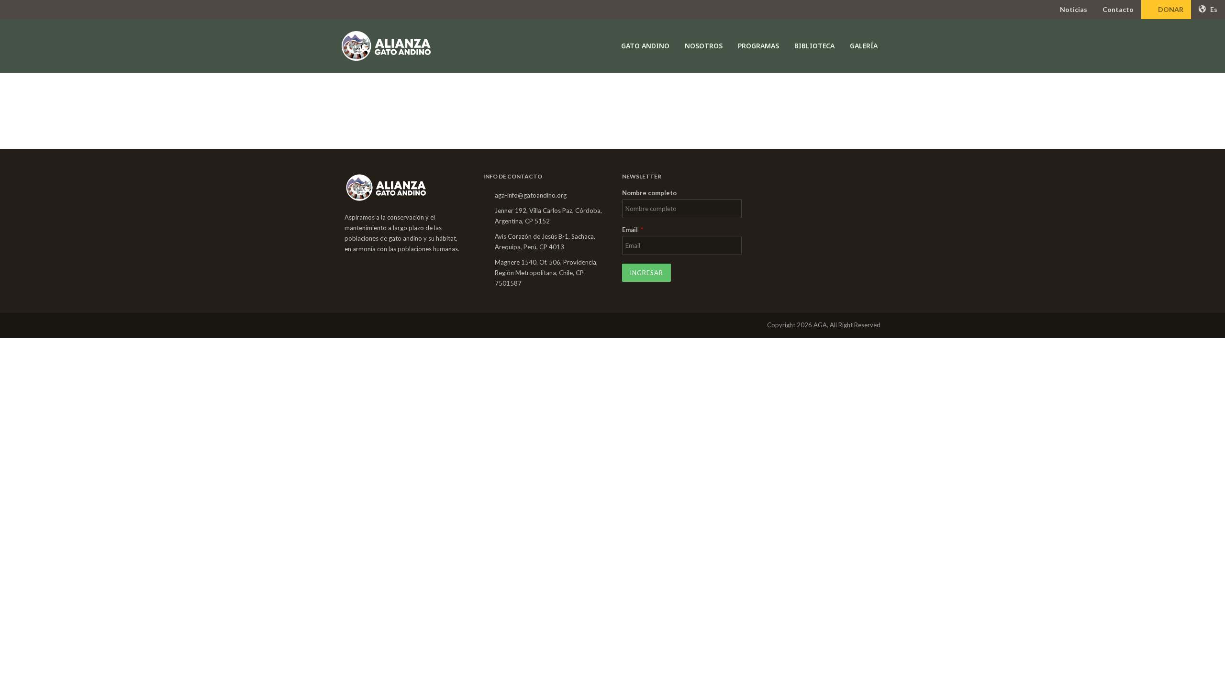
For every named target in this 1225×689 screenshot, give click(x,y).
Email (630, 230)
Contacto (1118, 9)
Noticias (1073, 9)
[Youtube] (387, 325)
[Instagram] (368, 325)
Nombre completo (649, 193)
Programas (758, 45)
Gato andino (645, 45)
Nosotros (704, 45)
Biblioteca (814, 45)
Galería (864, 45)
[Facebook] (348, 325)
